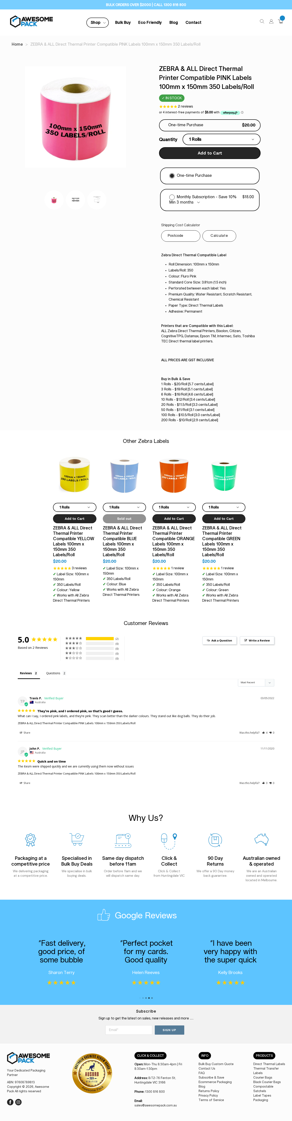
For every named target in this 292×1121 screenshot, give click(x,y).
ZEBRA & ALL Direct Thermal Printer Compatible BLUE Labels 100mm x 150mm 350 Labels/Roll (122, 541)
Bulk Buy (123, 22)
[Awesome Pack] (28, 1060)
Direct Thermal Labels (269, 1064)
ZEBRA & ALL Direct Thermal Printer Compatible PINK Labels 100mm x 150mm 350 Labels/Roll (77, 723)
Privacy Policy (208, 1095)
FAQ (202, 1073)
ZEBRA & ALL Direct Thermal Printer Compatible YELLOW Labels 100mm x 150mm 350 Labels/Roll (73, 541)
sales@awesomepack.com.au (155, 1105)
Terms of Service (211, 1100)
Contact (194, 22)
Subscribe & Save (211, 1077)
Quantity (168, 139)
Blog (174, 22)
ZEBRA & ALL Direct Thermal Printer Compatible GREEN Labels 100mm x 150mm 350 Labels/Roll (222, 541)
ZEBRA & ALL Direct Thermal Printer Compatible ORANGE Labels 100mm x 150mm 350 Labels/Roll (173, 541)
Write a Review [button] (259, 640)
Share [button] (26, 732)
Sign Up (169, 1030)
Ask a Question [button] (221, 640)
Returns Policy (209, 1091)
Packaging (260, 1100)
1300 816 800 (155, 1091)
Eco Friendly (150, 22)
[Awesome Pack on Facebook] (10, 1101)
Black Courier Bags (267, 1082)
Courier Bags (262, 1077)
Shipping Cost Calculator (180, 225)
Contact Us (207, 1068)
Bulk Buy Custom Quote (216, 1064)
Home (17, 44)
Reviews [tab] (26, 673)
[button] (264, 732)
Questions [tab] (53, 673)
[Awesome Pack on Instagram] (18, 1101)
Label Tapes (262, 1095)
